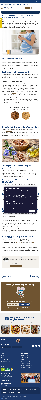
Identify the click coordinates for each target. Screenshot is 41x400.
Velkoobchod (24, 359)
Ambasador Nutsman (25, 361)
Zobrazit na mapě (5, 380)
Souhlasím (32, 210)
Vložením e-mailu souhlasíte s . (18, 308)
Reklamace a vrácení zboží (26, 365)
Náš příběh (3, 355)
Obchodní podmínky (4, 4)
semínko (23, 97)
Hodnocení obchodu (5, 361)
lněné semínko (9, 131)
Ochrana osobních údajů (26, 367)
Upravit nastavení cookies (26, 396)
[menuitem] (3, 12)
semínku (14, 93)
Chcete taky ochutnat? (16, 265)
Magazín (3, 357)
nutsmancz (36, 346)
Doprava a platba (12, 4)
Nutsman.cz (33, 346)
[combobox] (21, 8)
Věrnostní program (25, 357)
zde (26, 208)
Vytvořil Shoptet (4, 398)
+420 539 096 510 (7, 347)
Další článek (34, 276)
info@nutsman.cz (17, 347)
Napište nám (19, 4)
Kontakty (24, 4)
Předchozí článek (7, 276)
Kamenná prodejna (5, 359)
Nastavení (9, 210)
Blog (27, 4)
